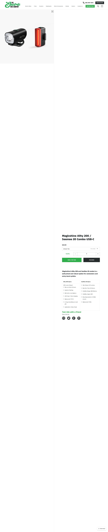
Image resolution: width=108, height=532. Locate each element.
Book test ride (100, 2)
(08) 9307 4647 (89, 3)
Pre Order (91, 260)
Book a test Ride (72, 260)
